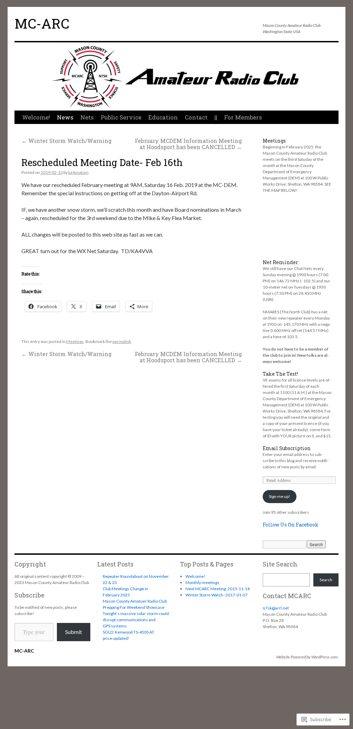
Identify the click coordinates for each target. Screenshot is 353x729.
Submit (73, 631)
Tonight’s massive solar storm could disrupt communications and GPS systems (136, 619)
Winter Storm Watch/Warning (66, 140)
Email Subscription (287, 448)
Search (326, 579)
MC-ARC (41, 23)
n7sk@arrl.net (276, 608)
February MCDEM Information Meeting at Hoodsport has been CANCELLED (188, 143)
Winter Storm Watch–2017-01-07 (216, 594)
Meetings (75, 341)
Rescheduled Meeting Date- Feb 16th (102, 162)
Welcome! (36, 117)
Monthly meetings (202, 582)
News (65, 117)
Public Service (121, 117)
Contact (196, 117)
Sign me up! (279, 496)
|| (215, 117)
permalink (121, 341)
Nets (87, 117)
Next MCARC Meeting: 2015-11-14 (217, 588)
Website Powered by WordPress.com (306, 656)
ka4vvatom (78, 172)
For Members (243, 117)
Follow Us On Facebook (291, 524)
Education (163, 117)
